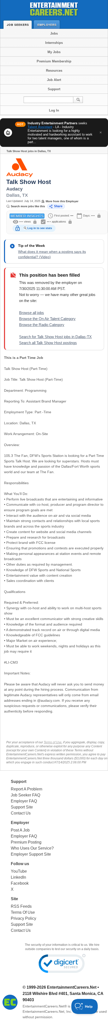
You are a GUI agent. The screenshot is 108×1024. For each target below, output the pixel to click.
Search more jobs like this (28, 206)
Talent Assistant (40, 127)
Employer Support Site (31, 854)
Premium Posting (26, 842)
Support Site (22, 807)
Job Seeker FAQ (25, 795)
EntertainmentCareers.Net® (45, 1006)
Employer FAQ (24, 801)
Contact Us (21, 813)
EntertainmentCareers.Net (71, 987)
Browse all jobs (31, 313)
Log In (54, 110)
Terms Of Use (23, 912)
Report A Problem (26, 789)
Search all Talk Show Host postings (48, 343)
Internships (54, 43)
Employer (20, 823)
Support (54, 89)
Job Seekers (18, 25)
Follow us (20, 864)
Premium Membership (54, 61)
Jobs (54, 33)
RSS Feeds (21, 906)
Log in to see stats (39, 228)
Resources (54, 70)
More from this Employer (62, 201)
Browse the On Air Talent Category (47, 319)
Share (58, 206)
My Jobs (54, 52)
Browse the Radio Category (41, 325)
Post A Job (20, 830)
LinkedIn (18, 877)
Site (14, 899)
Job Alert (54, 80)
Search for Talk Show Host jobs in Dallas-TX (55, 337)
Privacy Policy (23, 918)
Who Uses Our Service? (32, 848)
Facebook (20, 883)
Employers (47, 25)
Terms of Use (53, 742)
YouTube (19, 871)
